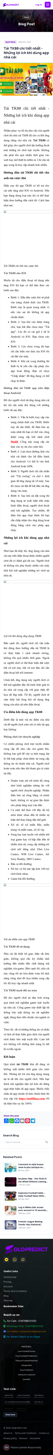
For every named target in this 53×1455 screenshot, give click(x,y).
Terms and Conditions (26, 1433)
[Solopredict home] (11, 5)
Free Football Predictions (26, 1356)
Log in (38, 4)
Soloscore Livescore (26, 1374)
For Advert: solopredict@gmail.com (26, 1331)
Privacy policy (10, 1438)
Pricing (7, 1281)
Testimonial (10, 1277)
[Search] (46, 1142)
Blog (6, 1295)
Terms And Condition (15, 1291)
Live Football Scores (26, 1351)
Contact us (44, 1433)
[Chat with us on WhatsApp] (15, 1259)
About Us (8, 1433)
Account (8, 1286)
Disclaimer (35, 1438)
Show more (10, 1414)
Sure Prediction (26, 1370)
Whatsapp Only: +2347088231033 (24, 1326)
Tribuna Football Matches (26, 1360)
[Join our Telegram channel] (6, 1259)
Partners (23, 1438)
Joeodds (26, 1379)
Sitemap (8, 1300)
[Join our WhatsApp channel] (23, 1259)
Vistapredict (26, 1365)
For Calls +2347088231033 (21, 1320)
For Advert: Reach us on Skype (23, 1336)
